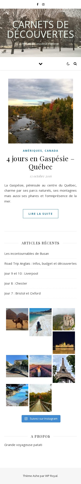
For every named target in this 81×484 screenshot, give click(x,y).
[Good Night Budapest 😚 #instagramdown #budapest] (64, 342)
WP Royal (51, 476)
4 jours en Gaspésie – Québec (40, 162)
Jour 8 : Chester (15, 283)
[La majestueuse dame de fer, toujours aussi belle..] (64, 369)
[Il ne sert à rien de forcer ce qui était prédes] (17, 366)
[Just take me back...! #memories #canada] (40, 398)
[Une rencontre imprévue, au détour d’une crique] (17, 395)
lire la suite (41, 214)
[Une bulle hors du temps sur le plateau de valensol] (40, 366)
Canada (51, 151)
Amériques (32, 151)
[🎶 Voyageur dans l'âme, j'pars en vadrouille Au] (64, 319)
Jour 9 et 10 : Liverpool (21, 273)
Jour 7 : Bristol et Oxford (22, 293)
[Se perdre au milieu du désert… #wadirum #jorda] (17, 319)
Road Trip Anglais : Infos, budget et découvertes (40, 263)
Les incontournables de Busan (26, 253)
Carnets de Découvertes (40, 29)
